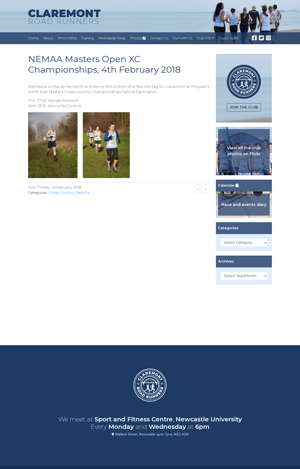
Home (33, 38)
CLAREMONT (64, 16)
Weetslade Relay (112, 38)
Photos (136, 38)
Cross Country (61, 193)
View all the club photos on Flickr (244, 151)
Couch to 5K (228, 38)
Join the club (244, 107)
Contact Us (159, 38)
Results (82, 193)
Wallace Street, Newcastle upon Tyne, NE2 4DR (151, 434)
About (48, 38)
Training (87, 38)
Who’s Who (67, 38)
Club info (204, 38)
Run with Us (182, 38)
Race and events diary (243, 204)
